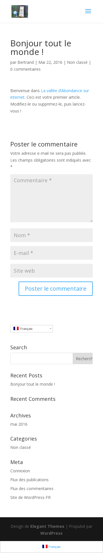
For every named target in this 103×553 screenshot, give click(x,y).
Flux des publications (29, 479)
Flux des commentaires (32, 488)
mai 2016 (18, 424)
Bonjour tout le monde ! (32, 384)
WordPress (51, 533)
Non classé (20, 447)
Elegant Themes (47, 526)
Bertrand (25, 62)
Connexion (20, 470)
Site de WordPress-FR (30, 497)
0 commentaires (25, 69)
